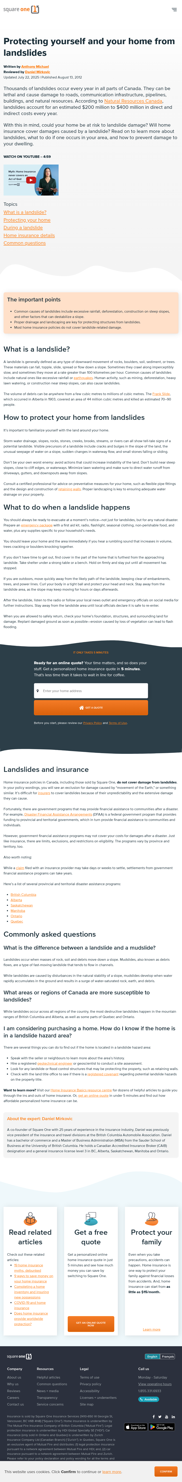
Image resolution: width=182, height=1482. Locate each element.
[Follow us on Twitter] (160, 1416)
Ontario (16, 916)
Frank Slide (161, 394)
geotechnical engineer (54, 1063)
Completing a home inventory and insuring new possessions (31, 1291)
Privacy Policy (92, 723)
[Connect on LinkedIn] (173, 1416)
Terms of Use (118, 723)
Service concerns (50, 1404)
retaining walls (69, 489)
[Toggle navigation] (174, 9)
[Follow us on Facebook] (154, 1416)
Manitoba (18, 911)
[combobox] (91, 691)
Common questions (25, 243)
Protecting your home (27, 220)
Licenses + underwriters (98, 1397)
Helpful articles (48, 1377)
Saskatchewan (22, 905)
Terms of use (89, 1377)
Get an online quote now (91, 1324)
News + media (48, 1391)
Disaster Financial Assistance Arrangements (58, 814)
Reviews (13, 1391)
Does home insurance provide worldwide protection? (31, 1318)
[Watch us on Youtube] (166, 1416)
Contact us (15, 1404)
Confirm (166, 1471)
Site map (86, 1404)
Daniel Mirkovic (37, 72)
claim (20, 868)
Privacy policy (90, 1384)
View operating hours (155, 1384)
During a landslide (23, 227)
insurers (44, 793)
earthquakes (83, 378)
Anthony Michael (35, 66)
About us (14, 1377)
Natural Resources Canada (133, 101)
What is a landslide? (25, 212)
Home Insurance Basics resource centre (81, 1090)
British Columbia (23, 894)
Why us (12, 1384)
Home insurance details (29, 235)
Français (168, 1356)
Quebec (17, 921)
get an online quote (93, 1095)
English (152, 1356)
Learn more (151, 1329)
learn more (111, 1471)
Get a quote (94, 707)
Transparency (47, 1397)
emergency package (37, 525)
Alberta (16, 900)
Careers (13, 1397)
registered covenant (103, 1074)
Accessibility (89, 1391)
